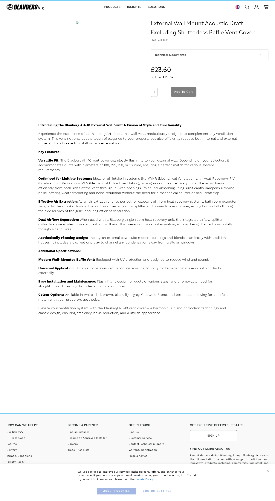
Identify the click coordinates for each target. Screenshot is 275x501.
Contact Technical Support (146, 444)
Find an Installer (78, 432)
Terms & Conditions (19, 456)
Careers (73, 444)
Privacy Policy (15, 462)
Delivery (12, 450)
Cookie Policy (144, 479)
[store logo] (25, 7)
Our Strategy (15, 432)
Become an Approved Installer (87, 438)
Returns (12, 444)
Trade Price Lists (78, 450)
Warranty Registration (143, 450)
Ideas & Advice (138, 456)
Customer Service (140, 438)
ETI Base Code (16, 438)
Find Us (134, 432)
